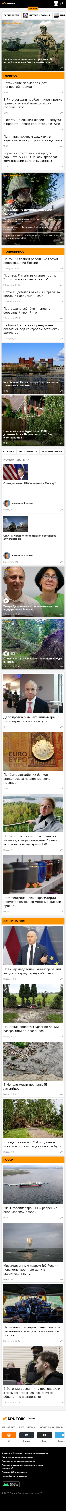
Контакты (17, 1453)
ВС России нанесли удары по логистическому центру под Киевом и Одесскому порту (32, 220)
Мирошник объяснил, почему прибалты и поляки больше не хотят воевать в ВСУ (32, 236)
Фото (6, 622)
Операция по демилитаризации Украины (27, 211)
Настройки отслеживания (14, 1476)
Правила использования (36, 1453)
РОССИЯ (9, 1160)
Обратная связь (19, 1472)
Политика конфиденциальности (17, 1457)
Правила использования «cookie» (18, 1461)
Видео (6, 569)
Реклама (6, 1472)
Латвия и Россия (12, 23)
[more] (62, 68)
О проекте (7, 1453)
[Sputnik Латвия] (9, 4)
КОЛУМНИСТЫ (14, 460)
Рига (21, 1427)
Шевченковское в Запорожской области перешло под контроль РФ (30, 228)
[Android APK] (10, 1484)
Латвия (31, 1427)
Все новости (9, 1427)
